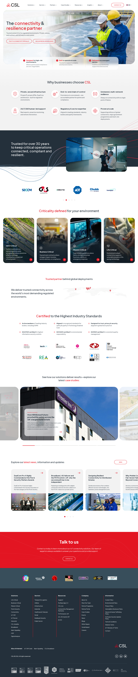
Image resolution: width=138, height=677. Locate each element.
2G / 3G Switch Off (63, 617)
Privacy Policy (109, 606)
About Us (84, 600)
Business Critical (16, 603)
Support (60, 600)
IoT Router (14, 618)
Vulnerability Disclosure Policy (114, 609)
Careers (84, 630)
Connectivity (15, 612)
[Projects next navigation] (131, 413)
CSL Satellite (15, 624)
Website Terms (109, 625)
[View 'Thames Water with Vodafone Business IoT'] (60, 432)
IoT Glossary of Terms (111, 628)
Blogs (83, 621)
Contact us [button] (117, 5)
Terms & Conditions (111, 622)
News (83, 618)
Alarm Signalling (15, 630)
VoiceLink (14, 621)
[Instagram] (116, 656)
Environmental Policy (111, 603)
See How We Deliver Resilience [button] (44, 41)
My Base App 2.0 (63, 603)
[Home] (121, 647)
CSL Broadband (49, 648)
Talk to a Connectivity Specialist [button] (19, 41)
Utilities (37, 603)
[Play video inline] (96, 155)
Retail (36, 615)
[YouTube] (125, 656)
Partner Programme (87, 606)
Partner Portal (86, 609)
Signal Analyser (15, 636)
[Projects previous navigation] (7, 413)
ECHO (60, 620)
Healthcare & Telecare (41, 612)
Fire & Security (15, 609)
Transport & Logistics (41, 600)
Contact (107, 631)
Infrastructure (39, 606)
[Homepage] (13, 5)
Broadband (14, 627)
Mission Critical (15, 606)
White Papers (86, 624)
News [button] (120, 462)
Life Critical (14, 600)
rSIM (12, 633)
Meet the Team (86, 603)
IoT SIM (13, 615)
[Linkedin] (121, 656)
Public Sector (39, 621)
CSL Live (60, 606)
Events (84, 615)
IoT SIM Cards (28, 648)
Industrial (37, 609)
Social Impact (86, 627)
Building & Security (40, 618)
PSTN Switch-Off (63, 614)
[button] (63, 200)
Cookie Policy (109, 600)
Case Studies (86, 612)
